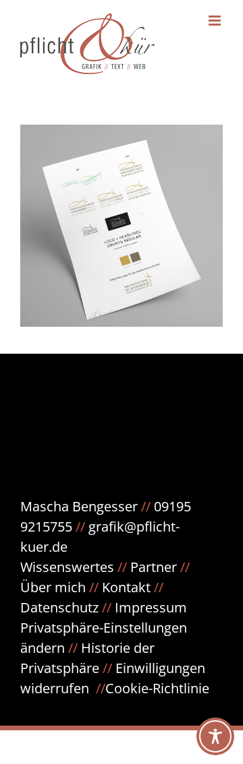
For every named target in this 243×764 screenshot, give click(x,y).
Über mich (53, 587)
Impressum (151, 607)
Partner (153, 567)
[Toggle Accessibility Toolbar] (215, 736)
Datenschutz (67, 607)
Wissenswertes (67, 567)
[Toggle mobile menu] (216, 20)
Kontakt (126, 587)
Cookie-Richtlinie (157, 688)
